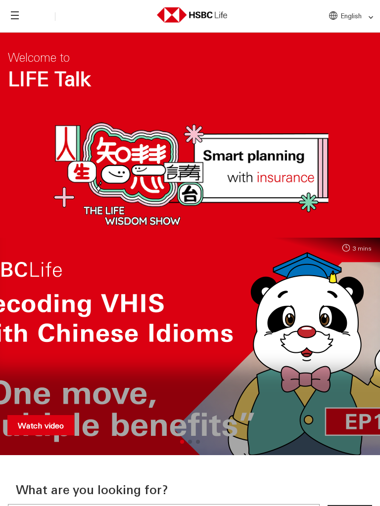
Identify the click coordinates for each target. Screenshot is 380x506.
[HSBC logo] (192, 13)
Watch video (41, 425)
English (351, 15)
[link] (368, 17)
